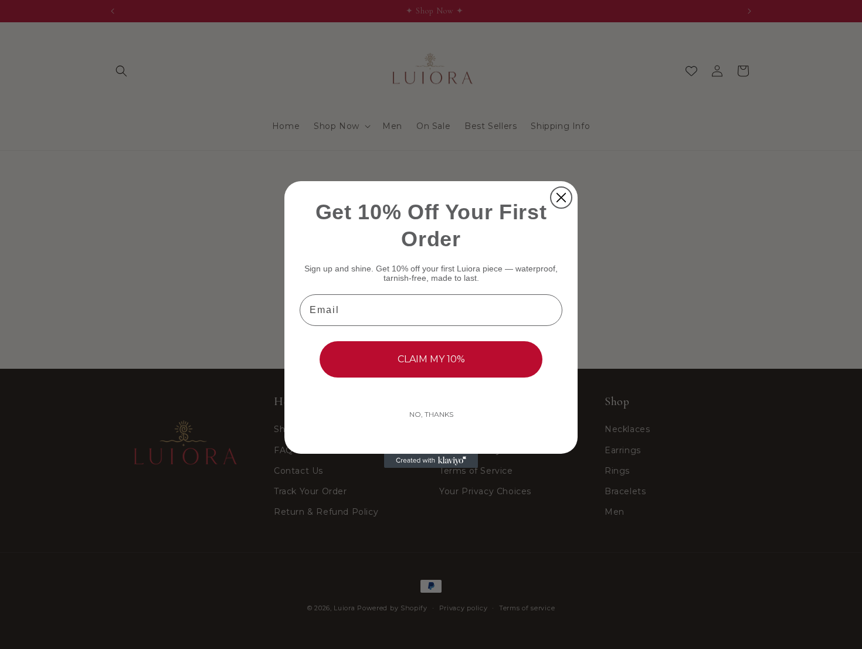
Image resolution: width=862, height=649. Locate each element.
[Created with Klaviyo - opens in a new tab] (431, 461)
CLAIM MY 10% (431, 359)
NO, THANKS (431, 414)
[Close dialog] (561, 197)
